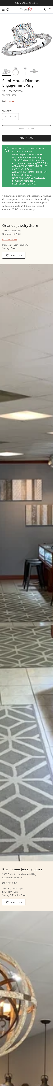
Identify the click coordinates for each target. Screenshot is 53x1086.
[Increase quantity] (16, 116)
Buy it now (26, 138)
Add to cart (26, 128)
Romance (9, 101)
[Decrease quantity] (4, 116)
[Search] (9, 10)
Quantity (6, 110)
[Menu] (3, 10)
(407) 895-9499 (9, 239)
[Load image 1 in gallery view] (26, 40)
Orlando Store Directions (26, 3)
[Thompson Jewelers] (27, 9)
